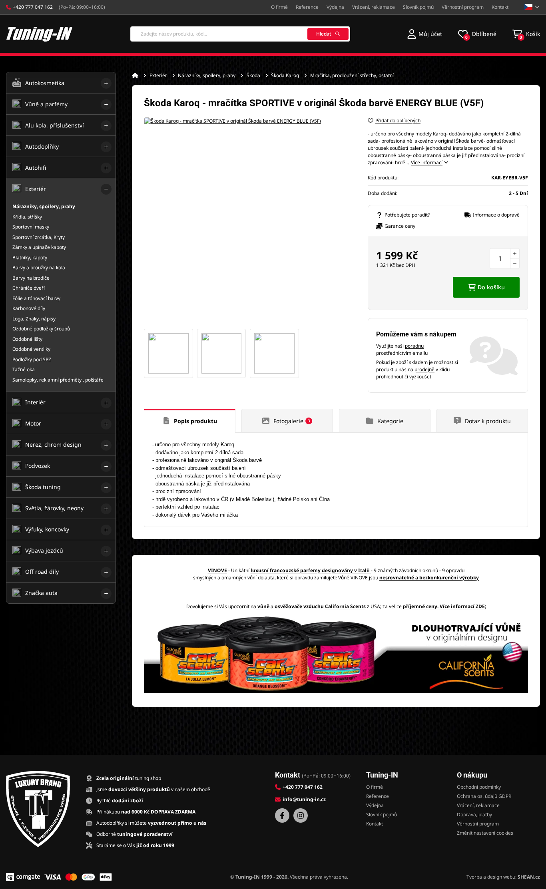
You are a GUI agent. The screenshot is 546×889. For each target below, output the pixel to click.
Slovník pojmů (418, 7)
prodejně (424, 369)
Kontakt (500, 7)
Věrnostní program (463, 7)
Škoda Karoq (285, 75)
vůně (263, 606)
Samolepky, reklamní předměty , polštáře (58, 379)
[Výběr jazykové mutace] (532, 7)
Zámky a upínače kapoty (39, 247)
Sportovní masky (30, 226)
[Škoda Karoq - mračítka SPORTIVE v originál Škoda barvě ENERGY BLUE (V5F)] (248, 221)
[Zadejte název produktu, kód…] (240, 34)
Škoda (253, 75)
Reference (307, 7)
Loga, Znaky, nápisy (34, 318)
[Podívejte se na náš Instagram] (300, 815)
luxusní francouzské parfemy (286, 570)
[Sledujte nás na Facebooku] (282, 815)
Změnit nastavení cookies (485, 832)
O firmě (279, 7)
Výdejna (335, 7)
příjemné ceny (420, 606)
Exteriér (158, 75)
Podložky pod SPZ (31, 359)
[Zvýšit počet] (515, 253)
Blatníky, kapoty (29, 257)
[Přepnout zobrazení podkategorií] (106, 83)
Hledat (323, 33)
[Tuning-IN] (39, 33)
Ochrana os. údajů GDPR (484, 796)
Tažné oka (23, 369)
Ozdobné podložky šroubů (41, 328)
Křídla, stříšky (27, 216)
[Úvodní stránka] (135, 75)
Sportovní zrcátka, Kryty (38, 237)
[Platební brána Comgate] (23, 877)
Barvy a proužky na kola (38, 267)
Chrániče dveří (28, 287)
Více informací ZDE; (463, 606)
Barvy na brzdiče (31, 277)
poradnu (414, 345)
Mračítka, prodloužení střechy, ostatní (352, 75)
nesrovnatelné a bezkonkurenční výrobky (429, 577)
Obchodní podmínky (479, 787)
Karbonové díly (28, 308)
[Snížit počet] (515, 264)
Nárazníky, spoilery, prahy (206, 75)
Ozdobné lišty (27, 339)
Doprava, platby (474, 814)
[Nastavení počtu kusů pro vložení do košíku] (505, 258)
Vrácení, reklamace (373, 7)
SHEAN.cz (529, 876)
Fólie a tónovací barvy (36, 298)
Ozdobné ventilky (31, 349)
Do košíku (491, 287)
